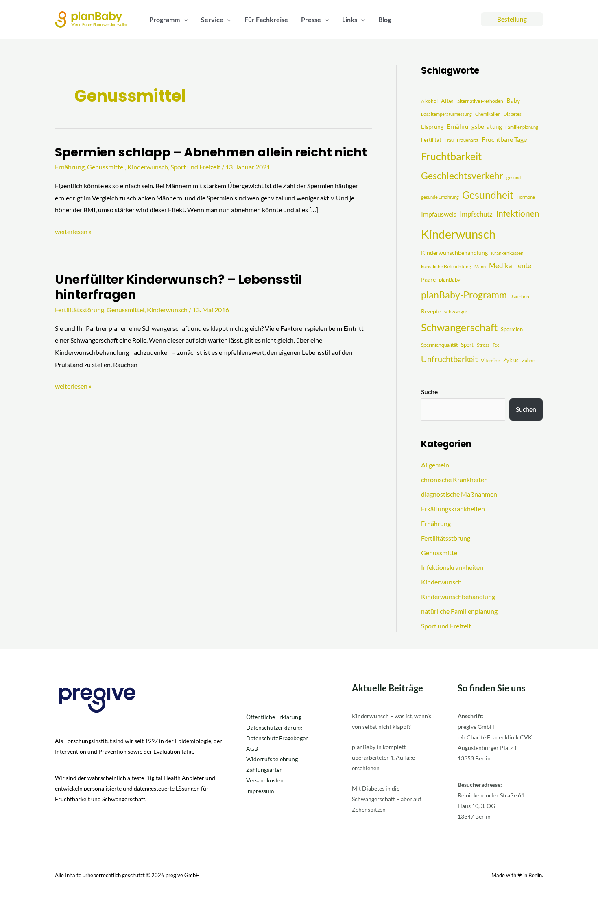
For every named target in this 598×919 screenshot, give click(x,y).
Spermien (512, 329)
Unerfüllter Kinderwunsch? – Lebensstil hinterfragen (178, 287)
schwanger (455, 312)
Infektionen (517, 213)
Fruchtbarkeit (451, 156)
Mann (480, 266)
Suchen (526, 409)
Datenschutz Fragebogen (277, 737)
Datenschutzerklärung (274, 727)
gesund (513, 177)
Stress (483, 345)
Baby (513, 100)
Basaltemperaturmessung (446, 114)
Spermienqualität (439, 345)
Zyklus (511, 360)
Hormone (526, 197)
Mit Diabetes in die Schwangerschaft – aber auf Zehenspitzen (386, 799)
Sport (467, 344)
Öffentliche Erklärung (273, 716)
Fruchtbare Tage (504, 139)
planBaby (450, 279)
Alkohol (429, 101)
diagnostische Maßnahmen (459, 494)
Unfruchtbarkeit (449, 359)
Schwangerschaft (459, 327)
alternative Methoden (480, 101)
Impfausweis (438, 214)
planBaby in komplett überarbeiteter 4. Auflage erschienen (383, 757)
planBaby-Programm (464, 294)
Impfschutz (476, 214)
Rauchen (519, 296)
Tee (496, 345)
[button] (184, 19)
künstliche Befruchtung (446, 266)
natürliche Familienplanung (459, 611)
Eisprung (432, 126)
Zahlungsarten (264, 769)
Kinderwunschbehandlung (454, 252)
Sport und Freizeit (195, 167)
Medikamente (510, 265)
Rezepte (431, 311)
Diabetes (513, 114)
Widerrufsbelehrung (272, 759)
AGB (252, 748)
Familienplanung (521, 127)
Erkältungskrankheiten (453, 509)
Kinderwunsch (147, 167)
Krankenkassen (507, 253)
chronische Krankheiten (454, 479)
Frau (449, 140)
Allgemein (435, 465)
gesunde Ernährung (440, 197)
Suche (429, 391)
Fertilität (431, 140)
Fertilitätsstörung (79, 309)
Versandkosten (265, 780)
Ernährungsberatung (474, 126)
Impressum (260, 790)
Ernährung (70, 167)
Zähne (528, 360)
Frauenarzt (467, 140)
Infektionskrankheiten (452, 567)
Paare (428, 279)
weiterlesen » (73, 230)
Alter (447, 100)
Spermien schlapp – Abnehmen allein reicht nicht (211, 152)
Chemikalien (487, 114)
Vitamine (490, 360)
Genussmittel (106, 167)
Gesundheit (487, 195)
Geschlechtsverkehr (462, 175)
